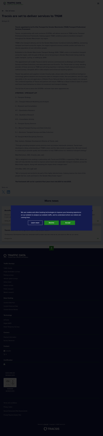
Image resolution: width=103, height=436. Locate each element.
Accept (67, 223)
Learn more (35, 223)
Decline (51, 223)
